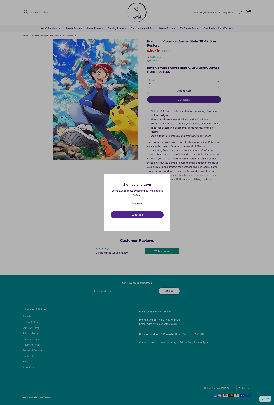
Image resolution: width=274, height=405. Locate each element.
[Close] (166, 178)
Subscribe (137, 214)
